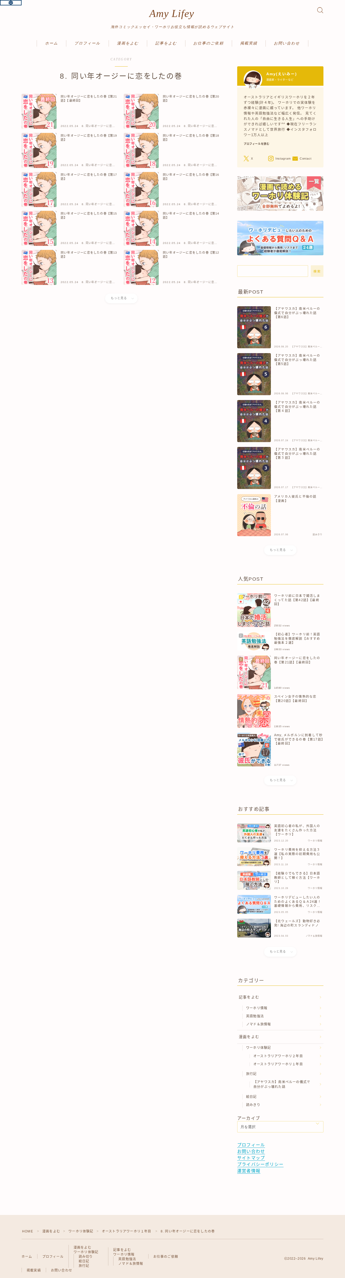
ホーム (51, 43)
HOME (27, 1231)
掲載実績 (248, 43)
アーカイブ (248, 1118)
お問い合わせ (287, 43)
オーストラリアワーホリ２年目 (278, 1056)
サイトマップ (251, 1158)
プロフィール (87, 43)
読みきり (253, 1105)
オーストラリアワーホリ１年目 (278, 1064)
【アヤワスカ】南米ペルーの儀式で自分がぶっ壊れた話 (281, 1084)
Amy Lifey (171, 13)
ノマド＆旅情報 (258, 1024)
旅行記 (251, 1074)
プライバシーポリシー (260, 1164)
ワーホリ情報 (256, 1008)
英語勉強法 (255, 1016)
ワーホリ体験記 (258, 1048)
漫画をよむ (128, 43)
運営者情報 (248, 1171)
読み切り (86, 1257)
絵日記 (251, 1097)
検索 (317, 271)
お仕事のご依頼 (208, 43)
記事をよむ (166, 43)
